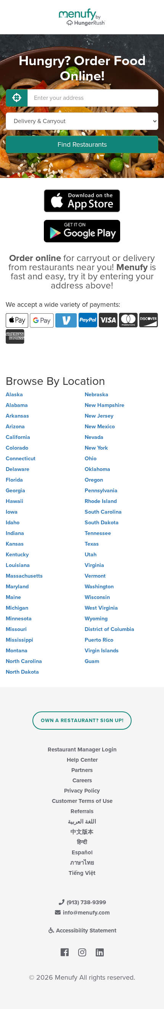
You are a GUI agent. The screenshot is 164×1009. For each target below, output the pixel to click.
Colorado (17, 448)
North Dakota (22, 672)
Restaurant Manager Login (82, 749)
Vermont (95, 576)
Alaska (14, 394)
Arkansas (17, 416)
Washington (99, 586)
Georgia (15, 490)
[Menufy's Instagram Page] (82, 952)
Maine (13, 597)
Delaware (17, 469)
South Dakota (102, 522)
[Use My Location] (17, 98)
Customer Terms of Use (82, 801)
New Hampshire (104, 405)
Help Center (82, 759)
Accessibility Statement (85, 930)
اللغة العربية (82, 821)
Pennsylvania (101, 490)
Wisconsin (97, 597)
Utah (90, 554)
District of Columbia (109, 629)
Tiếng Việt (82, 873)
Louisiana (18, 565)
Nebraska (96, 394)
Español (82, 852)
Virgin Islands (102, 650)
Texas (92, 544)
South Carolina (103, 512)
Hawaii (14, 501)
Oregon (94, 480)
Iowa (12, 512)
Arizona (15, 426)
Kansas (15, 544)
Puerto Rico (99, 640)
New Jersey (99, 416)
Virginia (94, 565)
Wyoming (96, 618)
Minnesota (19, 618)
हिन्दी (82, 842)
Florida (14, 480)
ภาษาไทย (82, 862)
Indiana (15, 533)
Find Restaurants (82, 144)
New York (96, 448)
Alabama (17, 405)
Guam (92, 661)
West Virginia (101, 608)
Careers (82, 780)
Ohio (90, 458)
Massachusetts (24, 576)
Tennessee (98, 533)
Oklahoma (97, 469)
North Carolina (24, 661)
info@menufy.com (85, 912)
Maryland (17, 586)
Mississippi (19, 640)
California (18, 437)
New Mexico (100, 426)
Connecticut (20, 458)
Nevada (94, 437)
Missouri (16, 629)
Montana (16, 650)
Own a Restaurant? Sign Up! (82, 721)
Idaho (12, 522)
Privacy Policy (82, 790)
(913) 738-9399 (85, 902)
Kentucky (17, 554)
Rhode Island (101, 501)
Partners (82, 770)
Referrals (82, 811)
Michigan (17, 608)
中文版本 (82, 831)
